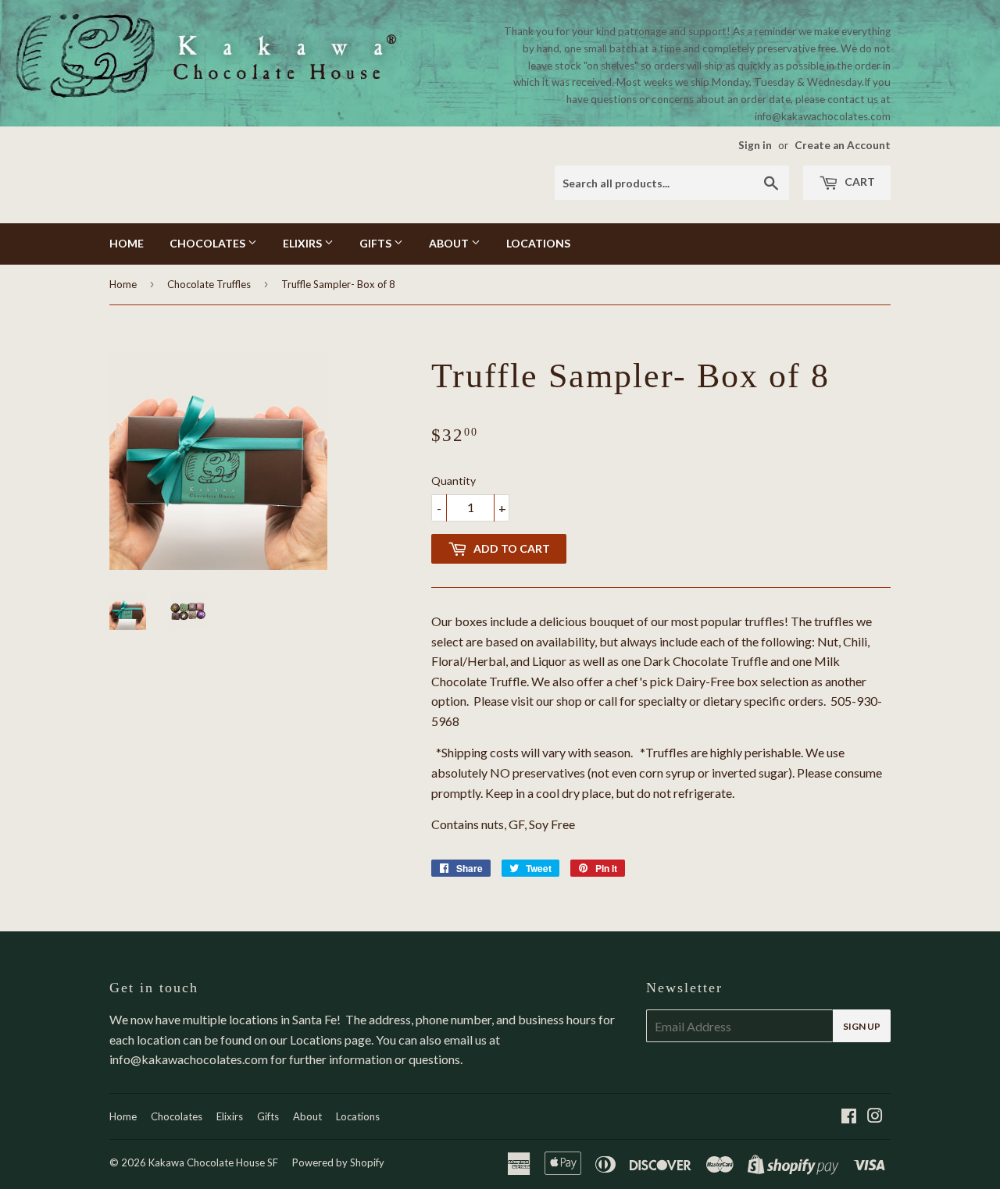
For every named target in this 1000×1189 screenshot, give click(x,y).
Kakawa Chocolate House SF (213, 1162)
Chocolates (209, 243)
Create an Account (843, 145)
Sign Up (861, 1026)
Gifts (376, 243)
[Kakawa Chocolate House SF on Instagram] (875, 1116)
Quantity (453, 480)
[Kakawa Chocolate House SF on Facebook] (849, 1116)
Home (126, 243)
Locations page (330, 1039)
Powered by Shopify (338, 1162)
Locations (538, 243)
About (450, 243)
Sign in (755, 145)
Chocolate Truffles (209, 284)
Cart (858, 181)
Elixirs (303, 243)
